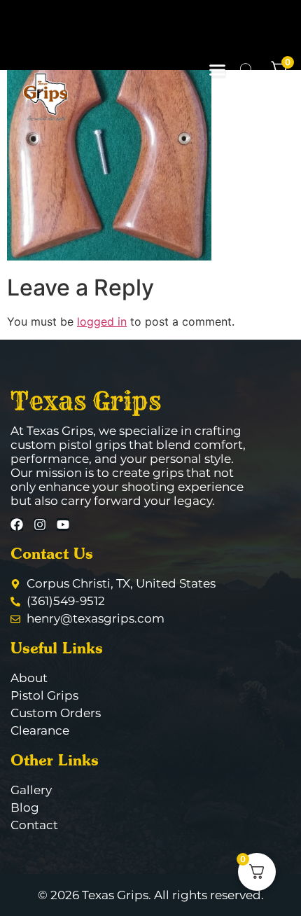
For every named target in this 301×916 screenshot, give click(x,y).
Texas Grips (85, 400)
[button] (217, 69)
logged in (102, 321)
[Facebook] (16, 524)
